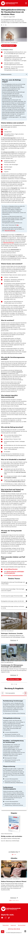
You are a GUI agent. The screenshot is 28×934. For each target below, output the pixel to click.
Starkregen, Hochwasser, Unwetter (12, 633)
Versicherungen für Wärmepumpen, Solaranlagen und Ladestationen (12, 666)
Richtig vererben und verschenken (11, 836)
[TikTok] (9, 917)
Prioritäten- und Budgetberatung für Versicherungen (13, 741)
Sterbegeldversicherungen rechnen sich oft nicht (12, 601)
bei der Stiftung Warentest (10, 569)
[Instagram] (5, 917)
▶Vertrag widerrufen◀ (14, 929)
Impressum (13, 925)
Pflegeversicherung (9, 766)
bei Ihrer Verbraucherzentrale (15, 575)
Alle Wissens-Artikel (13, 679)
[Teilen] (3, 24)
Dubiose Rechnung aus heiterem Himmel (13, 881)
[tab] (12, 854)
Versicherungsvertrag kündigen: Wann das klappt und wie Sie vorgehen (12, 589)
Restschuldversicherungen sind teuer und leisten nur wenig (12, 607)
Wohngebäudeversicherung (11, 718)
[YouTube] (2, 917)
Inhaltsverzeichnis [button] (6, 74)
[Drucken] (1, 24)
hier (18, 225)
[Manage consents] (25, 931)
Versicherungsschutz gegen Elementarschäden (12, 596)
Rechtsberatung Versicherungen (13, 701)
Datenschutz (6, 925)
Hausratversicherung (10, 230)
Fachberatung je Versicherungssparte (9, 788)
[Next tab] (25, 693)
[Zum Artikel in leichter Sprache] (5, 24)
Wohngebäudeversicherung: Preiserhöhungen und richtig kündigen (13, 582)
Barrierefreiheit (21, 925)
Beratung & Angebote (8, 45)
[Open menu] (2, 931)
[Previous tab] (2, 693)
